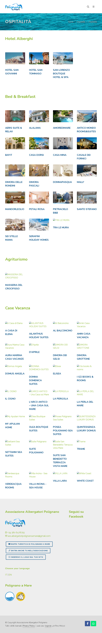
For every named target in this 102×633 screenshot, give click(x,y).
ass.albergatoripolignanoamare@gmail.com (28, 536)
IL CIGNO (10, 398)
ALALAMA (35, 127)
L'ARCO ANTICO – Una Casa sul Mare (39, 405)
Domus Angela (14, 373)
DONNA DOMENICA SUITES (35, 380)
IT (6, 574)
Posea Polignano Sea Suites (63, 430)
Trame (81, 449)
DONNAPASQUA (62, 182)
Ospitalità (81, 22)
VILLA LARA (60, 480)
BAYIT (8, 155)
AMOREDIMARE (62, 127)
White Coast (85, 480)
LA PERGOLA (60, 398)
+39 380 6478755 (16, 532)
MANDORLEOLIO (14, 209)
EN (10, 574)
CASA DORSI (36, 155)
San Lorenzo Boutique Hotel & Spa (61, 73)
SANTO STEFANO (87, 209)
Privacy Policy (29, 626)
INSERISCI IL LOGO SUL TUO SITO (27, 557)
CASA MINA (59, 155)
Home (70, 22)
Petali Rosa (36, 209)
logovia (48, 626)
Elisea (57, 373)
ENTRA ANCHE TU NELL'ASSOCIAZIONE (29, 551)
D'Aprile (34, 352)
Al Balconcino (62, 330)
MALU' (80, 182)
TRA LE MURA (61, 227)
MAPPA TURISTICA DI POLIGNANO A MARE (30, 544)
